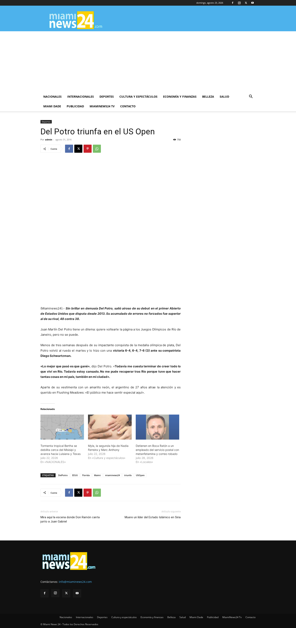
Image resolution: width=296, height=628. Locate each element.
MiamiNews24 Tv (102, 106)
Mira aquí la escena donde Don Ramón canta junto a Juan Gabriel (70, 519)
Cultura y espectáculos (138, 96)
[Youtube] (252, 3)
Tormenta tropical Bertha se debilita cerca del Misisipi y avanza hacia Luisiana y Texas (60, 450)
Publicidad (75, 106)
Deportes (106, 96)
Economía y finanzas (180, 96)
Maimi (97, 475)
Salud (224, 96)
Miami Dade (52, 106)
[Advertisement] (148, 61)
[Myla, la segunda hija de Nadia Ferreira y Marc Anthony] (109, 427)
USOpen (140, 475)
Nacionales (52, 96)
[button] (251, 97)
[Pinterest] (88, 149)
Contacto (128, 106)
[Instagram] (239, 3)
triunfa (127, 475)
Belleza (208, 96)
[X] (246, 3)
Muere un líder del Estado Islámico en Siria (153, 517)
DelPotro (63, 475)
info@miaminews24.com (75, 582)
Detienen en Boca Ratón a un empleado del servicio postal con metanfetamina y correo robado (157, 450)
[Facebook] (233, 3)
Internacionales (80, 96)
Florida (86, 475)
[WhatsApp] (97, 149)
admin (48, 139)
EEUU (75, 475)
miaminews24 (112, 475)
